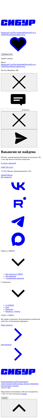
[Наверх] (19, 408)
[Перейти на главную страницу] (18, 30)
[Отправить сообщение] (19, 138)
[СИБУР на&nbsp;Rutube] (18, 212)
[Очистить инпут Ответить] (19, 120)
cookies (24, 394)
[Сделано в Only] (5, 388)
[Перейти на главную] (18, 380)
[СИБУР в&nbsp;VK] (18, 195)
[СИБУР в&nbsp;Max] (18, 247)
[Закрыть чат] (19, 82)
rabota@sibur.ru (6, 175)
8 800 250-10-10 (7, 167)
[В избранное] (18, 52)
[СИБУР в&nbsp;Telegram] (18, 230)
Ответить (25, 110)
